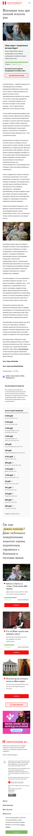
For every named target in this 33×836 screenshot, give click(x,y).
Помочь (16, 605)
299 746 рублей (23, 349)
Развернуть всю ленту (12, 514)
